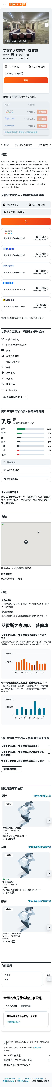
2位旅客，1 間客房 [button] (14, 73)
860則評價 (24, 55)
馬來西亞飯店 (39, 1079)
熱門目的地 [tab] (26, 1006)
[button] (4, 4)
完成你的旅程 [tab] (11, 1006)
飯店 (20, 1079)
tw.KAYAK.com (10, 1079)
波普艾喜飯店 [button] (8, 882)
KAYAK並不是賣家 (12, 1055)
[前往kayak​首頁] (17, 4)
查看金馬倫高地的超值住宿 (39, 847)
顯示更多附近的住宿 (42, 795)
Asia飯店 (28, 1079)
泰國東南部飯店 (8, 1081)
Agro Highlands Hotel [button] (11, 933)
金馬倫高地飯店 (13, 1022)
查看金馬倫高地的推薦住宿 (39, 901)
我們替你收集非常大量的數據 (18, 1060)
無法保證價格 (36, 1048)
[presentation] (7, 638)
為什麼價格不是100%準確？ (17, 1065)
